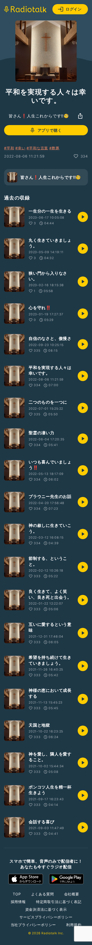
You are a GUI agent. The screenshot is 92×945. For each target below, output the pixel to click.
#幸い (20, 148)
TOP (17, 894)
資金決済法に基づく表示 (46, 909)
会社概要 (71, 894)
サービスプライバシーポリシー (45, 917)
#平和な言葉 (37, 148)
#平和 (9, 148)
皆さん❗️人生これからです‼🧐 (39, 115)
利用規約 (73, 924)
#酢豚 (54, 148)
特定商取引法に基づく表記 (59, 901)
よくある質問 (42, 894)
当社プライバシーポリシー (33, 924)
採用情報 (18, 901)
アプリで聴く (50, 130)
